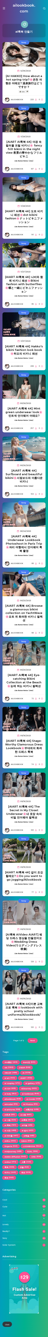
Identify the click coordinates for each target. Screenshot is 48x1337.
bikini (26, 1141)
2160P (25, 1067)
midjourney (13, 1151)
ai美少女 (32, 1109)
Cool (4, 1199)
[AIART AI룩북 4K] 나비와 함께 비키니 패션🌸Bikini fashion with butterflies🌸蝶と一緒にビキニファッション (24, 284)
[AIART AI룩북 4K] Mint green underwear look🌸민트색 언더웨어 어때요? (24, 412)
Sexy (23, 42)
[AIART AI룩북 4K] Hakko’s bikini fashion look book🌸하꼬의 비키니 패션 (24, 350)
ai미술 (27, 1125)
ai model (33, 1099)
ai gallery (32, 1083)
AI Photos (30, 1104)
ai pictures (12, 1109)
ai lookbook (30, 1094)
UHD (36, 1156)
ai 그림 (10, 1120)
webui (10, 1162)
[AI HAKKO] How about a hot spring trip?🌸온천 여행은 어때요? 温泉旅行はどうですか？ (24, 81)
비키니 (10, 1172)
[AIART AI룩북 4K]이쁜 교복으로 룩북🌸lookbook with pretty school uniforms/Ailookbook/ (24, 1009)
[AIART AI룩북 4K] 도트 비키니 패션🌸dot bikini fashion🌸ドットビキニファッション (24, 217)
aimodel (11, 1104)
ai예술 (29, 1135)
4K (9, 1067)
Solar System (9, 1245)
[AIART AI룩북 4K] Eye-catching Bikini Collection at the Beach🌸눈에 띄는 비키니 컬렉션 (24, 680)
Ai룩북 (27, 1120)
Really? (6, 1231)
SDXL (32, 1151)
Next (32, 1040)
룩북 (9, 1167)
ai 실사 (27, 1130)
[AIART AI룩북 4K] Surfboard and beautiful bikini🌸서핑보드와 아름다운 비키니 (24, 476)
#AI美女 (11, 1062)
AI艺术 (10, 1114)
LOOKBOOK (32, 1146)
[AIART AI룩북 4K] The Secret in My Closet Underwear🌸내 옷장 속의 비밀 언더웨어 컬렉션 (24, 812)
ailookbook (13, 1099)
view (31, 161)
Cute (4, 1206)
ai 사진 (10, 1130)
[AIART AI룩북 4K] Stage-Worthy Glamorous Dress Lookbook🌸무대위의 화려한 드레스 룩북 (24, 746)
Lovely (5, 1224)
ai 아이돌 (11, 1135)
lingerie (11, 1146)
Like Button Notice (21, 161)
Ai (27, 1073)
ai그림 (26, 1114)
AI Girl (10, 1088)
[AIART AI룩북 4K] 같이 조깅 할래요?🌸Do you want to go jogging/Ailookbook (24, 876)
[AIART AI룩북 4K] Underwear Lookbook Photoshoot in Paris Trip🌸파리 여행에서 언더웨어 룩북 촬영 (24, 544)
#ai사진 (29, 1062)
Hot (4, 1215)
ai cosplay (12, 1083)
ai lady (10, 1094)
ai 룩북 (10, 1125)
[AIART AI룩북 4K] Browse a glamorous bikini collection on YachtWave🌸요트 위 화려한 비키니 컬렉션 (24, 613)
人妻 (26, 1162)
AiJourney (29, 1088)
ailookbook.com (24, 8)
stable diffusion (15, 1156)
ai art (10, 1078)
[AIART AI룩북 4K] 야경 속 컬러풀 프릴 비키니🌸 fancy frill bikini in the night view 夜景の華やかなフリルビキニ (24, 149)
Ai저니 (10, 1141)
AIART (26, 1078)
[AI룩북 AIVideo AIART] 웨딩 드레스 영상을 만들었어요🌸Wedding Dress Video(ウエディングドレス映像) (24, 942)
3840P (11, 1073)
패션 (26, 1172)
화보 (9, 1177)
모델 (24, 1167)
